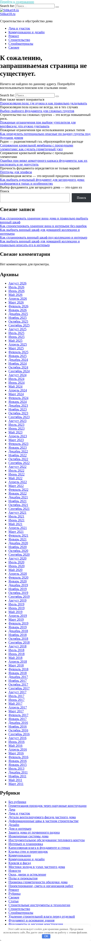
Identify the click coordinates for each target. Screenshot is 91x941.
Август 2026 (17, 283)
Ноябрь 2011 (17, 776)
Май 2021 (15, 524)
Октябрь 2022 (18, 459)
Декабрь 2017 (18, 677)
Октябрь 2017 (18, 684)
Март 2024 (16, 394)
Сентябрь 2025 (19, 325)
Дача (11, 809)
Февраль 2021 (18, 535)
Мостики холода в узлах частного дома (36, 867)
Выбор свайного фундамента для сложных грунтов (37, 111)
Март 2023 (16, 440)
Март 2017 (16, 711)
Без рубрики (17, 802)
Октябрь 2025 (18, 321)
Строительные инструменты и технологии (39, 905)
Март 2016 (16, 753)
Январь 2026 (17, 310)
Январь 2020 (17, 581)
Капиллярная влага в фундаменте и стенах (39, 848)
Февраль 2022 (18, 489)
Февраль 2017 (18, 715)
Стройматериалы (20, 43)
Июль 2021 (16, 516)
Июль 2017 (16, 696)
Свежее (13, 47)
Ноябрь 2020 (17, 547)
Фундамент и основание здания (31, 920)
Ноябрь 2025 (17, 317)
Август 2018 (17, 646)
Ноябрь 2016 (17, 726)
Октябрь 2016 (18, 730)
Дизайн (13, 825)
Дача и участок (19, 28)
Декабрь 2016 (18, 722)
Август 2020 (17, 558)
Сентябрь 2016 (19, 734)
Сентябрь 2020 (19, 554)
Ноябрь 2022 (17, 455)
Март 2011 (15, 784)
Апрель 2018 (17, 661)
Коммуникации (19, 855)
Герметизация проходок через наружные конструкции (47, 805)
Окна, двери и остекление (27, 874)
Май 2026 (15, 295)
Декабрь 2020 (18, 543)
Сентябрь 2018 (19, 642)
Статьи (13, 901)
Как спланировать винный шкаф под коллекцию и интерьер (43, 237)
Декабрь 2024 (18, 359)
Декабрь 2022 (18, 451)
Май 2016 (15, 745)
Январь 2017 (17, 719)
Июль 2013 (16, 768)
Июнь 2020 (16, 566)
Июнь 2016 (16, 742)
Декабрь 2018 (18, 631)
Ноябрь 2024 (17, 363)
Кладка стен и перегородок (28, 851)
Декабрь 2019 (18, 585)
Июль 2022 (16, 470)
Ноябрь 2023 (17, 409)
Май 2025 (15, 340)
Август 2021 (17, 512)
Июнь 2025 (16, 337)
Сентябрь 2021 (19, 509)
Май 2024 (15, 386)
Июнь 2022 (16, 474)
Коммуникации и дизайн (26, 32)
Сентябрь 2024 (19, 371)
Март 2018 (16, 665)
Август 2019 (17, 600)
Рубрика (14, 893)
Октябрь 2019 (18, 593)
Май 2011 (15, 780)
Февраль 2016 (18, 757)
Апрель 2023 (17, 436)
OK (46, 936)
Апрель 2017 (17, 707)
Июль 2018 (16, 650)
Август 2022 (17, 466)
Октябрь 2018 (18, 638)
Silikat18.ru (7, 14)
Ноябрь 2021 (17, 501)
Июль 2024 (16, 379)
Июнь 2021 (16, 520)
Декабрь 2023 (18, 405)
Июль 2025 (16, 333)
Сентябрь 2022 (19, 463)
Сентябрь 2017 (19, 688)
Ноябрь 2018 (17, 635)
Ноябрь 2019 (17, 589)
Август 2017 (17, 692)
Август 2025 (17, 329)
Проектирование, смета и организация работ (40, 886)
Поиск (4, 191)
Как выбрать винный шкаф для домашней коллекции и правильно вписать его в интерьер (40, 243)
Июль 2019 (16, 604)
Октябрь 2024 (18, 367)
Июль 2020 (16, 562)
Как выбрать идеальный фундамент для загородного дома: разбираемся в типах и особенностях (42, 181)
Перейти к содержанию (17, 2)
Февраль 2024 (18, 398)
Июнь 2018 (16, 654)
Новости (14, 870)
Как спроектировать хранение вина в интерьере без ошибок (43, 226)
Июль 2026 (16, 287)
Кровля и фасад (19, 863)
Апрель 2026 (17, 298)
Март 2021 (16, 531)
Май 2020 (15, 570)
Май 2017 (15, 703)
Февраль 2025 (18, 352)
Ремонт (13, 36)
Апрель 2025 (17, 344)
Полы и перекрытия (22, 878)
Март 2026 (16, 302)
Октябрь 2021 (18, 505)
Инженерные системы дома (28, 836)
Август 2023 (17, 421)
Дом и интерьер (19, 828)
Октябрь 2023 (18, 413)
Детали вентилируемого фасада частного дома (42, 817)
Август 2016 (17, 738)
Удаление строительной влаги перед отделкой (41, 916)
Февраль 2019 (18, 623)
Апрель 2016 (17, 749)
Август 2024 (17, 375)
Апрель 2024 (17, 390)
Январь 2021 (17, 539)
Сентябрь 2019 (19, 596)
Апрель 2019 (17, 615)
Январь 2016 (17, 761)
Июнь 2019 (16, 608)
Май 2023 (15, 432)
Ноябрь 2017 (17, 680)
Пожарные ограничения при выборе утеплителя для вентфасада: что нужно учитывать (38, 124)
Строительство (19, 40)
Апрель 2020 (17, 573)
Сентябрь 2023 (19, 417)
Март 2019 (16, 619)
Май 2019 (15, 612)
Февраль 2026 (18, 306)
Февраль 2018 (18, 669)
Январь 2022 (17, 493)
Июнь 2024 (16, 382)
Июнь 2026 (16, 291)
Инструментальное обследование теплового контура (46, 840)
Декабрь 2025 (18, 314)
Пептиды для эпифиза (16, 172)
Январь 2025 (17, 356)
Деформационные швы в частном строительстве (43, 821)
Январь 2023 (17, 447)
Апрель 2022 (17, 482)
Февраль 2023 (18, 444)
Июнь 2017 (16, 700)
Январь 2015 (17, 765)
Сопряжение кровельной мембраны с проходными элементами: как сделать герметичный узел (36, 147)
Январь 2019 (17, 627)
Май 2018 (15, 658)
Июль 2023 (16, 424)
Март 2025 (16, 348)
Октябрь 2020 (18, 551)
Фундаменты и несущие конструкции (35, 924)
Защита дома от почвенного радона (34, 832)
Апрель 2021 (17, 528)
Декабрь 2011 (18, 772)
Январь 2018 (17, 673)
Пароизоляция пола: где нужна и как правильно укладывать (43, 103)
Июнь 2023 (16, 428)
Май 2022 (15, 478)
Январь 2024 (17, 402)
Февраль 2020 (18, 577)
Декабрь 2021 (18, 497)
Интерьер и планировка (25, 844)
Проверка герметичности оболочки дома (38, 882)
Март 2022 (16, 486)
